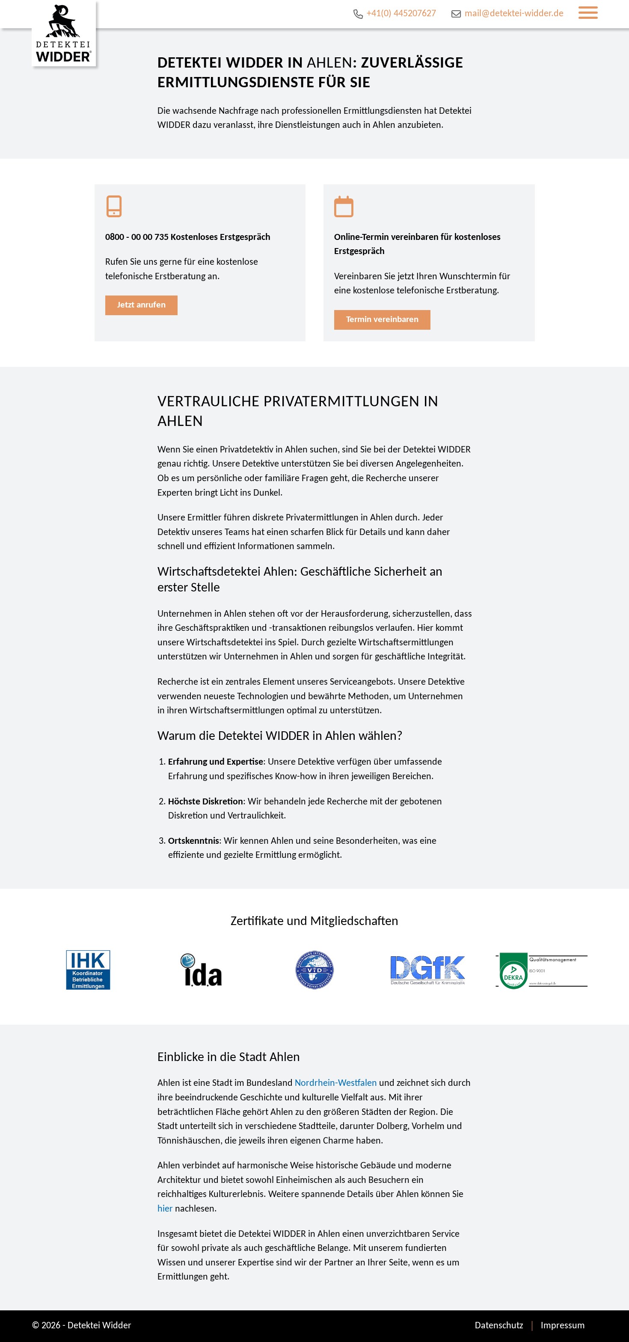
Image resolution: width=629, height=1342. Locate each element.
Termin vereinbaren (382, 319)
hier (165, 1209)
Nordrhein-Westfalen (336, 1083)
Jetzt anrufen (141, 305)
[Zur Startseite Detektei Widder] (64, 33)
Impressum (563, 1326)
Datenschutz (499, 1326)
